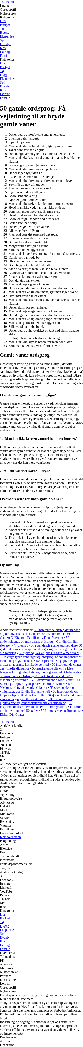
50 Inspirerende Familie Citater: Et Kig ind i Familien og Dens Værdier (36, 635)
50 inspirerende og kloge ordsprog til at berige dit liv (39, 693)
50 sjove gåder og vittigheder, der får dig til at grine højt (37, 689)
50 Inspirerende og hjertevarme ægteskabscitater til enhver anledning (36, 701)
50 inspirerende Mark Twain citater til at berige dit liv (36, 705)
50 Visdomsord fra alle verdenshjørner (36, 685)
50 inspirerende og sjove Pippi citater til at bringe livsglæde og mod (38, 662)
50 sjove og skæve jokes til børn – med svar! (49, 653)
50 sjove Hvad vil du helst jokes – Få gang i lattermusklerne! (41, 697)
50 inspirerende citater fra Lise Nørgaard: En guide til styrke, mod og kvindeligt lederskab (39, 670)
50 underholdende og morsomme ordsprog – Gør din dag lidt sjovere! (38, 641)
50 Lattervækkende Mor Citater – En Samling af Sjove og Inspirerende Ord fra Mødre (40, 682)
